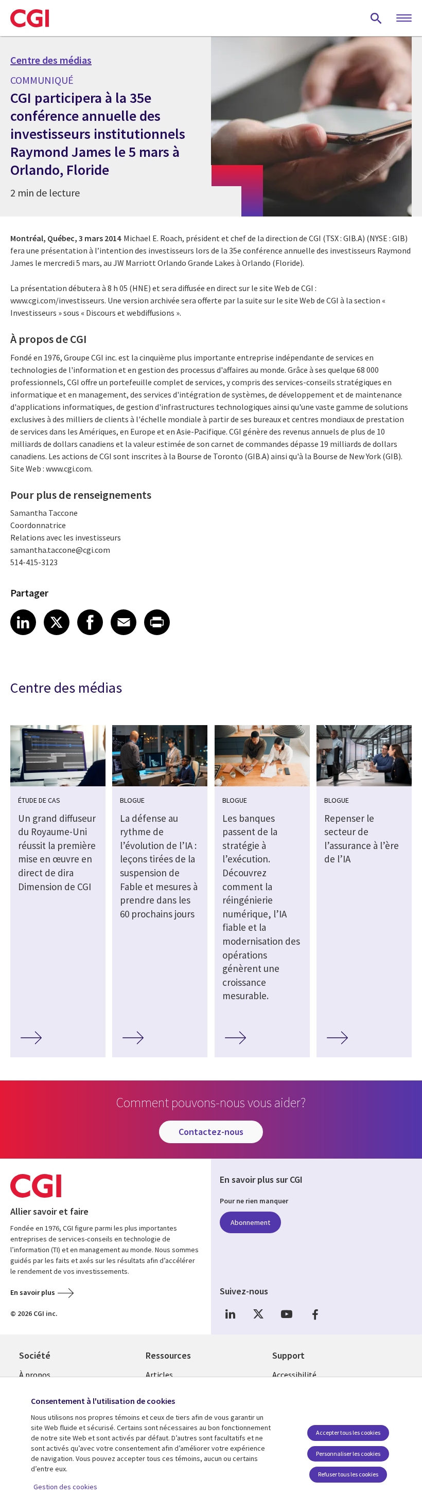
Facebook (315, 1314)
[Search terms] (376, 18)
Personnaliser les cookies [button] (348, 1453)
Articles (159, 1374)
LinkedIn (230, 1314)
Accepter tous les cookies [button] (348, 1432)
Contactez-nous (211, 1132)
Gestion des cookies (65, 1486)
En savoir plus (32, 1292)
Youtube (286, 1314)
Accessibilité (294, 1374)
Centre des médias (51, 60)
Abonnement (250, 1222)
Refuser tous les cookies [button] (348, 1474)
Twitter (258, 1314)
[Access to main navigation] (404, 18)
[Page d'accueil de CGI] (29, 18)
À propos (34, 1374)
